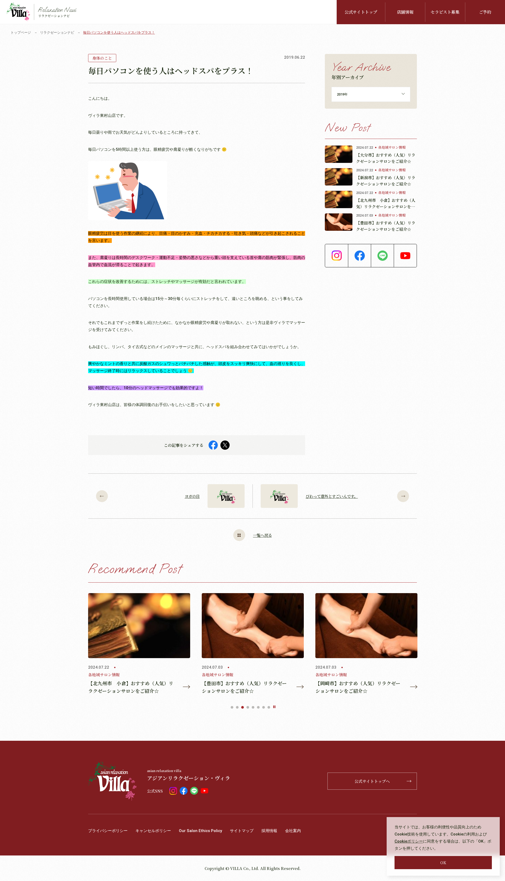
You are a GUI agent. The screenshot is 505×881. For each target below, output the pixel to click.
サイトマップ (242, 830)
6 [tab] (258, 707)
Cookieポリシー (409, 841)
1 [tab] (232, 707)
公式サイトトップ (361, 12)
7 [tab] (263, 707)
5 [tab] (253, 707)
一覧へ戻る (262, 535)
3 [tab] (242, 707)
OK (443, 862)
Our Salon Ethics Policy (200, 830)
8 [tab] (268, 707)
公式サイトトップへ (372, 781)
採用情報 (269, 830)
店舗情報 (405, 12)
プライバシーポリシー (108, 830)
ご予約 (485, 12)
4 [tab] (247, 707)
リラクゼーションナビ (57, 32)
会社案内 (293, 830)
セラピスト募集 (445, 12)
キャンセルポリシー (153, 830)
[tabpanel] (139, 644)
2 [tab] (237, 707)
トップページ (21, 32)
